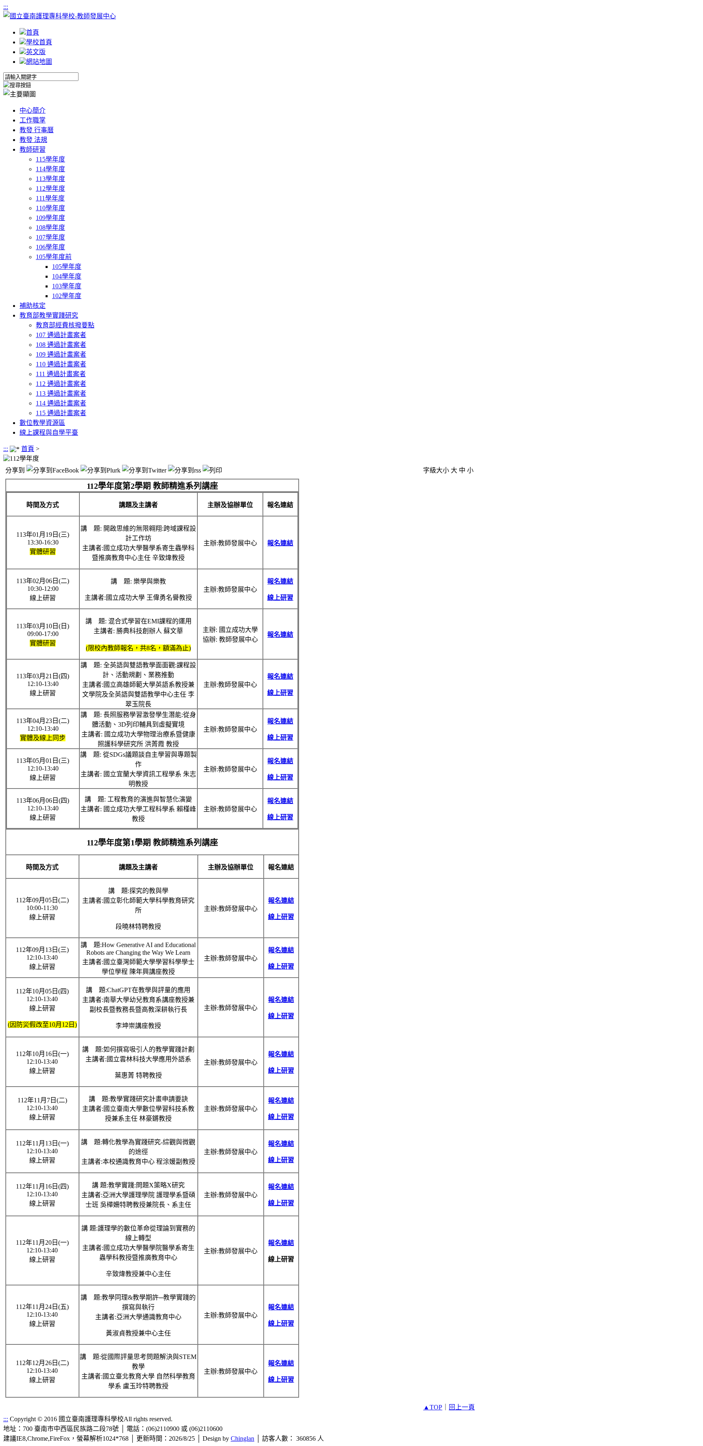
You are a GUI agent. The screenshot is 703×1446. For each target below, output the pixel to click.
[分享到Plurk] (100, 470)
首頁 (32, 32)
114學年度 (50, 169)
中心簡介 (33, 110)
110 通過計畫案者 (61, 364)
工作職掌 (33, 120)
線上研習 (280, 597)
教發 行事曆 (37, 129)
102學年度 (66, 295)
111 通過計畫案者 (61, 373)
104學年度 (66, 276)
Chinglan (242, 1438)
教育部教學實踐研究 (49, 315)
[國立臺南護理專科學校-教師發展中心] (59, 16)
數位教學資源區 (42, 422)
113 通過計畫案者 (61, 393)
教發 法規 (33, 139)
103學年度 (66, 286)
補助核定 (33, 305)
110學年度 (50, 208)
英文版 (36, 51)
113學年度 (50, 178)
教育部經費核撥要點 (65, 325)
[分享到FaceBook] (52, 470)
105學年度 (66, 266)
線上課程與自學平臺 (49, 432)
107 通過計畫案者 (61, 334)
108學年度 (50, 227)
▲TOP (432, 1407)
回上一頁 (462, 1407)
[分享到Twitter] (144, 470)
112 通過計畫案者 (61, 383)
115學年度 (50, 159)
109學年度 (50, 217)
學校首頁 (39, 42)
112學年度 (50, 188)
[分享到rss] (184, 470)
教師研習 (33, 149)
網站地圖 (39, 61)
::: (5, 6)
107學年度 (50, 237)
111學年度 (50, 198)
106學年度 (50, 247)
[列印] (212, 470)
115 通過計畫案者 (61, 412)
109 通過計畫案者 (61, 354)
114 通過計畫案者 (61, 403)
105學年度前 (54, 256)
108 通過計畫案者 (61, 344)
